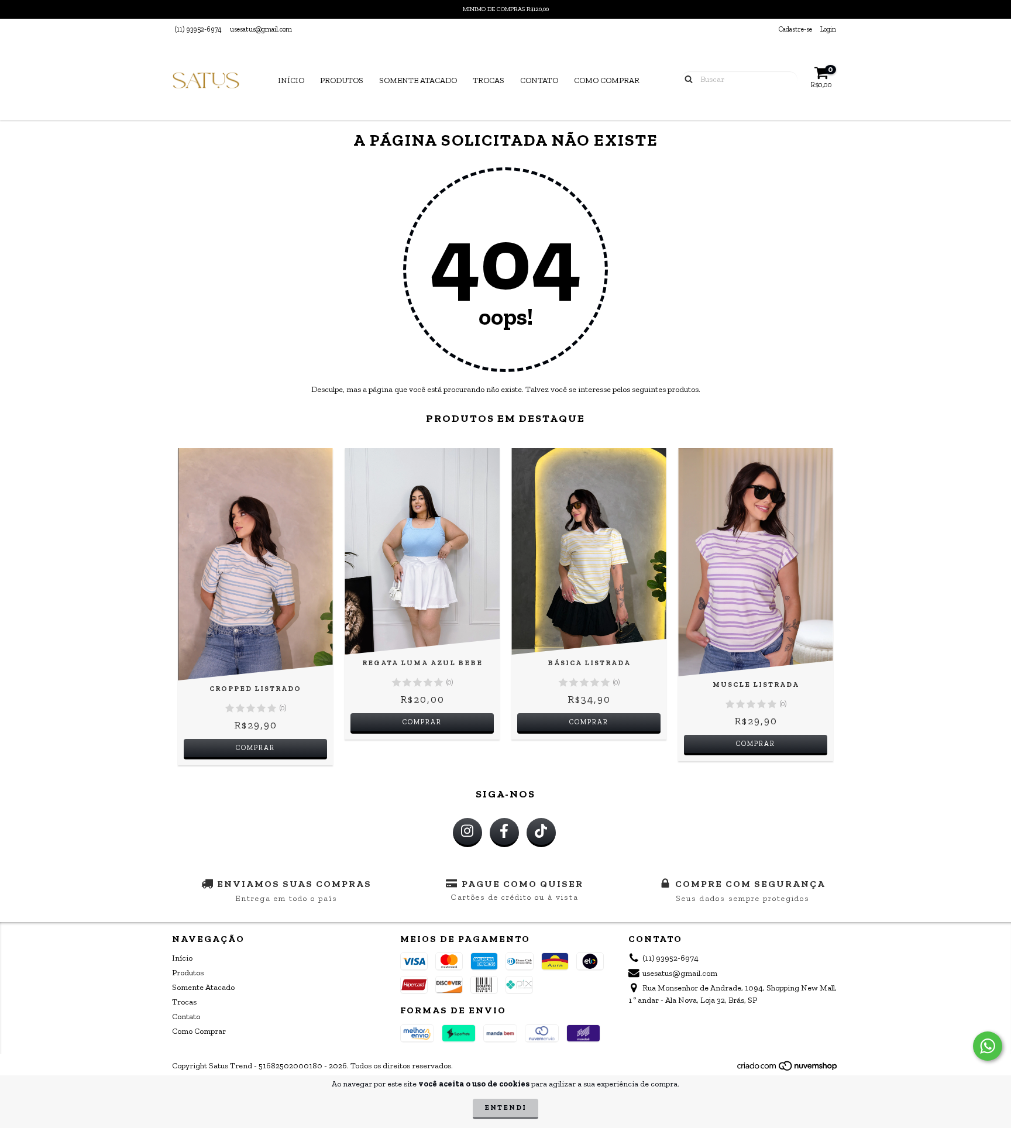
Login (828, 29)
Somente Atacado (418, 80)
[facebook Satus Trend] (504, 832)
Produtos (341, 80)
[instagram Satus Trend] (467, 832)
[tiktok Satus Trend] (541, 832)
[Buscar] (686, 78)
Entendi (505, 1107)
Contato (539, 80)
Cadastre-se (795, 29)
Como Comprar (606, 80)
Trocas (488, 80)
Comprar (255, 748)
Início (291, 80)
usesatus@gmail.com (261, 29)
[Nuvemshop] (788, 1069)
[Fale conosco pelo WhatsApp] (987, 1046)
